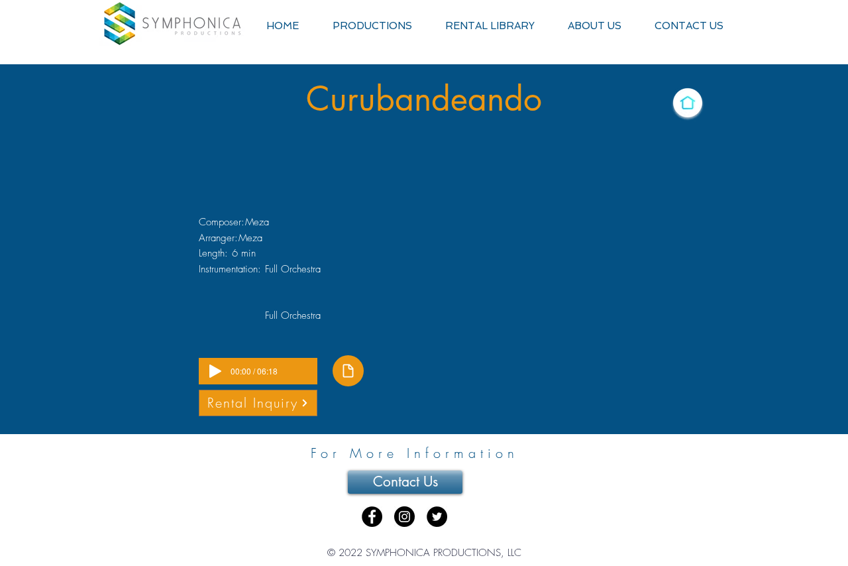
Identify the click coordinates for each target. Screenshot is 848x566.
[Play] (215, 371)
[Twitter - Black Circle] (437, 516)
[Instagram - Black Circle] (404, 516)
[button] (372, 26)
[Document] (348, 370)
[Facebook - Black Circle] (372, 516)
